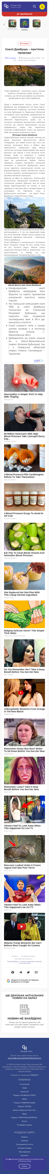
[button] (12, 972)
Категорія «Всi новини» (23, 959)
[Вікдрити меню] (42, 7)
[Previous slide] (4, 24)
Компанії (24, 1141)
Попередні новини (24, 1125)
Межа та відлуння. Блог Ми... (24, 1110)
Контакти (24, 1155)
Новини (24, 1137)
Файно (24, 1166)
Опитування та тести (24, 1144)
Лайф (24, 1088)
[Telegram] (20, 972)
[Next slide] (45, 24)
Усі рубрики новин (28, 956)
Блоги (24, 1121)
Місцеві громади (24, 1148)
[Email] (36, 972)
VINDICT (34, 1075)
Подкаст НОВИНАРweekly (24, 1103)
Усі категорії (24, 1084)
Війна (24, 1099)
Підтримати (26, 14)
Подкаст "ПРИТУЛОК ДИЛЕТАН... (24, 1117)
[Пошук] (34, 6)
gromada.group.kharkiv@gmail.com (24, 1058)
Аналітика (24, 1092)
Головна (15, 956)
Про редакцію (24, 1152)
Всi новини (24, 43)
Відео (24, 1114)
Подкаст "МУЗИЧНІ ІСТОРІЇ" (24, 1095)
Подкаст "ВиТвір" (24, 1106)
